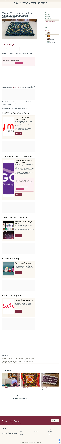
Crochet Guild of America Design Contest (23, 161)
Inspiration (28, 6)
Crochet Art (34, 6)
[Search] (58, 7)
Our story (58, 0)
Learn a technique (52, 14)
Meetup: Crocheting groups (24, 300)
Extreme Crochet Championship (16, 86)
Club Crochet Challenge (23, 263)
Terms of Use (35, 442)
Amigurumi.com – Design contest (23, 222)
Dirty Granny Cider (16, 87)
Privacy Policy (21, 442)
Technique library (50, 431)
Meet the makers (52, 16)
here (32, 268)
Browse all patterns (52, 12)
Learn (24, 6)
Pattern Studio (41, 6)
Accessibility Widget (39, 442)
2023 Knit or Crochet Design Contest (22, 118)
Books (55, 0)
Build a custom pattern (52, 18)
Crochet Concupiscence (30, 3)
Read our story (55, 420)
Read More (17, 133)
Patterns (19, 6)
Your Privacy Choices (25, 442)
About (53, 0)
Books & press (35, 431)
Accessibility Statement (30, 442)
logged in (19, 398)
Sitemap (49, 434)
